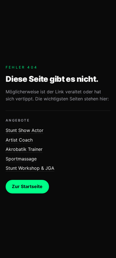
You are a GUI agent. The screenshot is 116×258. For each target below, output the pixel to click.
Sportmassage (21, 159)
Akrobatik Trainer (24, 149)
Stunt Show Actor (24, 130)
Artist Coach (19, 140)
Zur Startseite (27, 186)
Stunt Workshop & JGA (30, 168)
